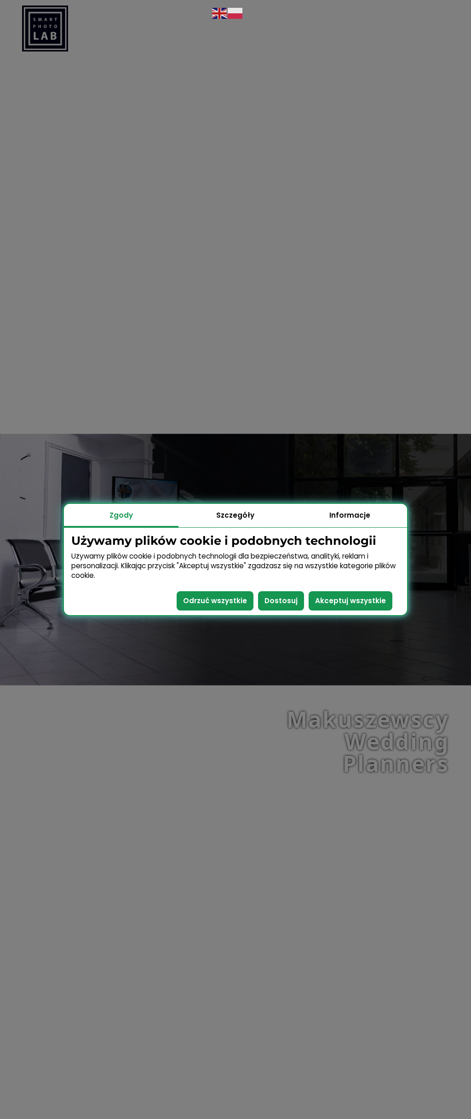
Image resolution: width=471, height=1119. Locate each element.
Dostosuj (281, 600)
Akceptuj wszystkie (350, 600)
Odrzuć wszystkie (215, 600)
